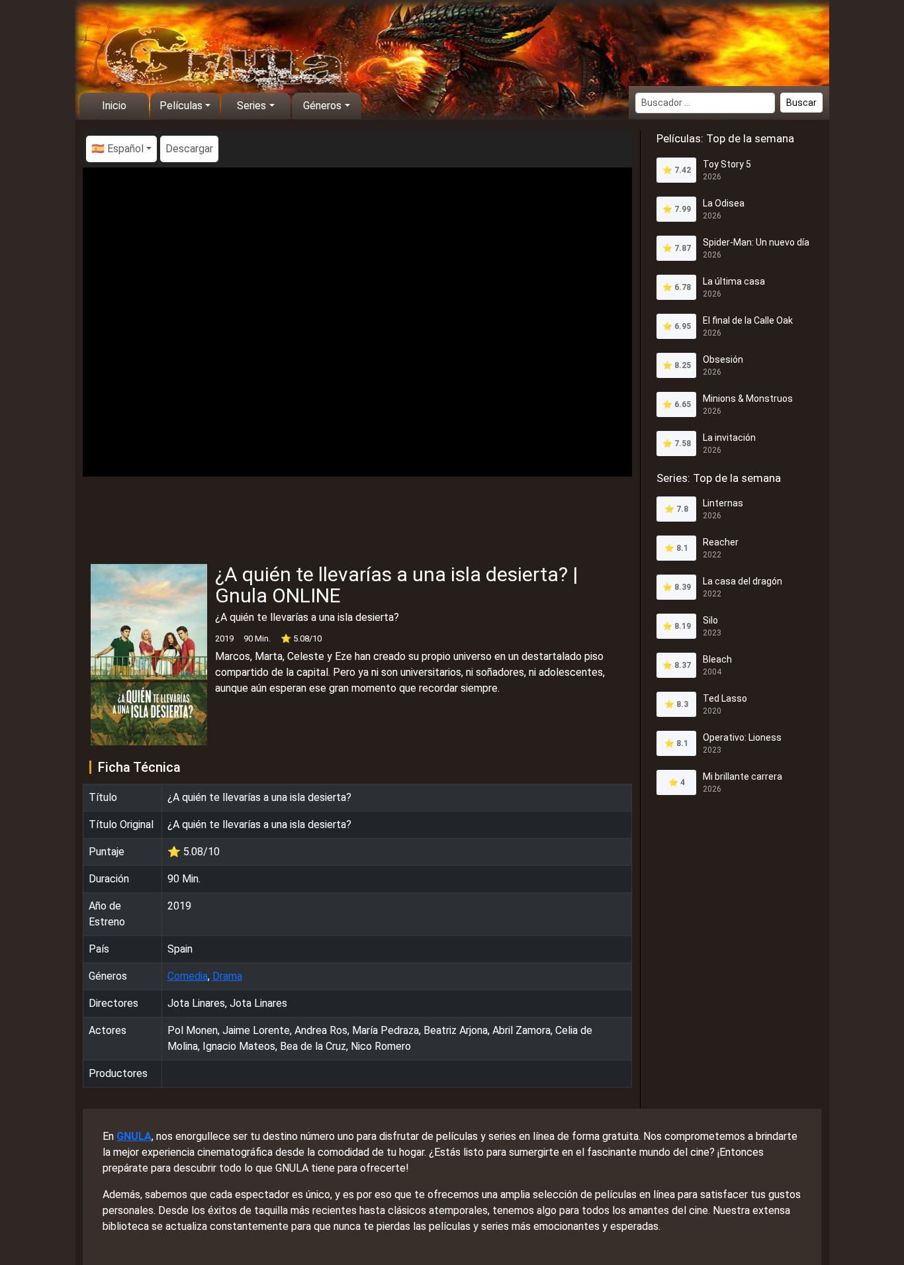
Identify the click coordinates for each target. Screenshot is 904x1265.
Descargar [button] (189, 148)
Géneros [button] (322, 105)
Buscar (801, 102)
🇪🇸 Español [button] (117, 148)
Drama (227, 976)
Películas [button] (181, 105)
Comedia (187, 976)
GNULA (134, 1136)
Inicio (114, 105)
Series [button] (251, 105)
